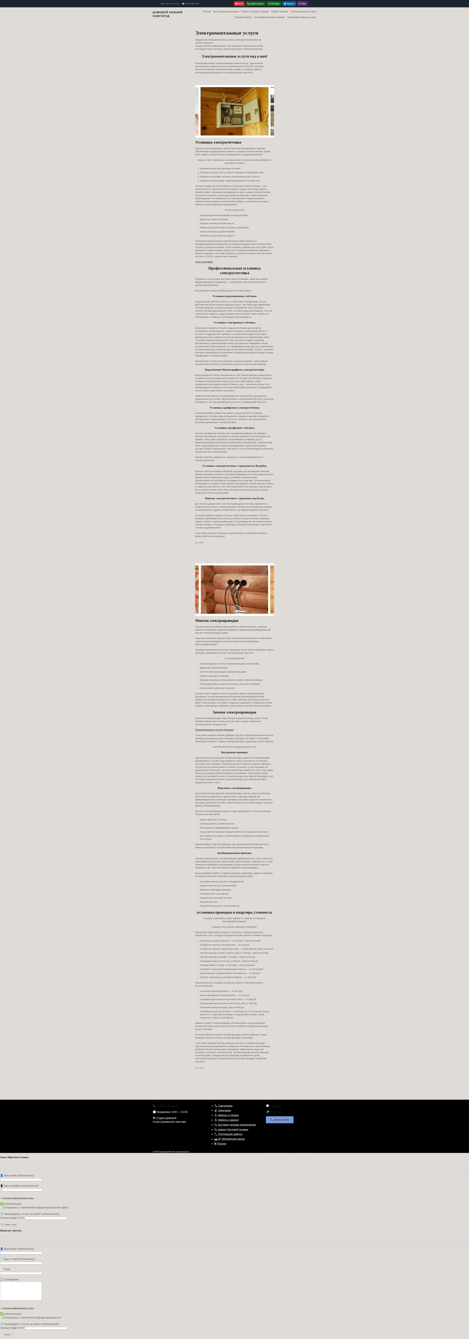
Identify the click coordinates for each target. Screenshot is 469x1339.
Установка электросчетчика (218, 142)
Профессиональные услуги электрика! (214, 730)
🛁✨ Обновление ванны (229, 1138)
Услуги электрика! (204, 262)
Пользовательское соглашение (304, 1152)
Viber (304, 4)
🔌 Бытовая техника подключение (235, 1124)
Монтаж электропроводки (216, 620)
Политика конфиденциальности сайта (18, 1198)
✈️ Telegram (273, 1111)
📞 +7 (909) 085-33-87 (166, 1105)
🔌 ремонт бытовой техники (231, 1129)
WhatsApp (275, 4)
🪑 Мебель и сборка (226, 1115)
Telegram (290, 4)
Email (240, 4)
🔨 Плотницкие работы (228, 1134)
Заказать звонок (257, 4)
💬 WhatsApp (274, 1105)
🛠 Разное (220, 1143)
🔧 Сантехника (223, 1105)
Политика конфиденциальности (277, 1152)
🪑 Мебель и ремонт (226, 1120)
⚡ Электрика (222, 1110)
